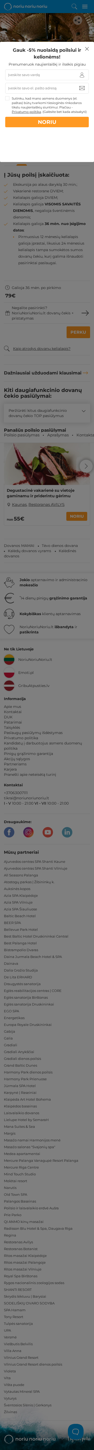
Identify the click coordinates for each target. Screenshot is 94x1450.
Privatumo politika (26, 112)
